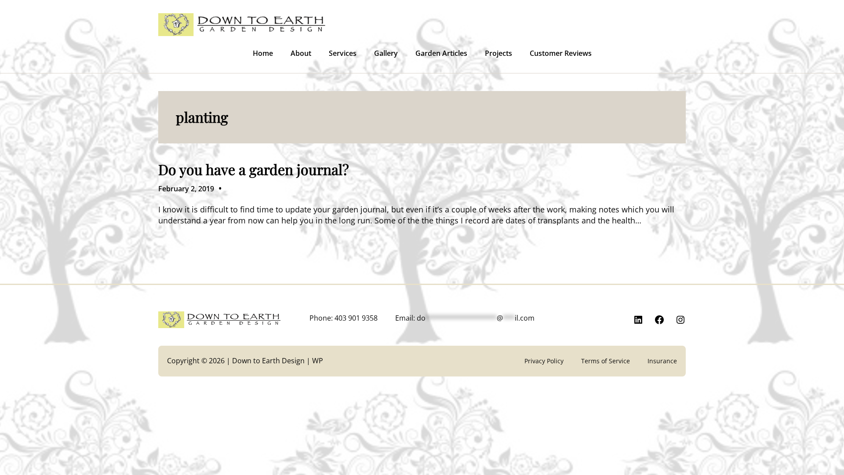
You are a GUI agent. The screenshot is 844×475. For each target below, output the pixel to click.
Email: (465, 318)
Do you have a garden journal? (253, 169)
